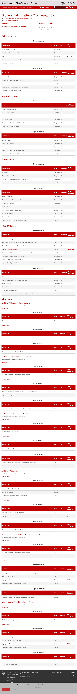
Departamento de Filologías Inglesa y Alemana (19, 3)
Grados (10, 12)
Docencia (14, 7)
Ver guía (70, 56)
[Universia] (73, 672)
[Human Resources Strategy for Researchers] (73, 676)
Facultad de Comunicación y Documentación (15, 26)
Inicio (2, 12)
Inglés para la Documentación (9, 249)
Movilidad (59, 672)
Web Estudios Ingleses (49, 672)
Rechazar (16, 689)
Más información (39, 687)
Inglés (3, 56)
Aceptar (6, 689)
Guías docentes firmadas (11, 20)
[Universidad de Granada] (68, 3)
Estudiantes (22, 7)
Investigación (30, 7)
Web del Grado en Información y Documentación (18, 18)
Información (7, 7)
